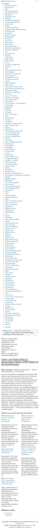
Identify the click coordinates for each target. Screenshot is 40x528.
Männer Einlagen (10, 166)
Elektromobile (9, 85)
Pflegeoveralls (9, 210)
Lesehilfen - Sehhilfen (11, 160)
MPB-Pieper (8, 181)
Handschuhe (9, 122)
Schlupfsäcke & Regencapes (13, 260)
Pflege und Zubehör (11, 203)
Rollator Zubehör (10, 232)
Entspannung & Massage (12, 92)
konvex (7, 153)
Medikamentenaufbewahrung (13, 173)
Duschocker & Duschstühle (13, 74)
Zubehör (7, 322)
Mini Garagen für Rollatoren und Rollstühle (17, 175)
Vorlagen (7, 306)
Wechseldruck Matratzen (12, 313)
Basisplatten (8, 33)
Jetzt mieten (8, 140)
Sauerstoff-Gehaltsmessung (13, 251)
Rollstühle (8, 236)
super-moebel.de (26, 527)
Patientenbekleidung (11, 197)
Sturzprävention (9, 282)
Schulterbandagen (10, 263)
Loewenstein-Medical (11, 164)
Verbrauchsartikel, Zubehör (13, 304)
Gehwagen (8, 112)
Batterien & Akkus (10, 35)
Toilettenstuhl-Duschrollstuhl (13, 291)
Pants (6, 193)
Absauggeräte (9, 7)
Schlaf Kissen (9, 256)
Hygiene (7, 127)
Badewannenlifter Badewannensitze (15, 29)
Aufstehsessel (9, 24)
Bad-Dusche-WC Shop (11, 28)
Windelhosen (9, 317)
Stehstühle (8, 278)
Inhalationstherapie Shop (12, 133)
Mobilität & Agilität (10, 179)
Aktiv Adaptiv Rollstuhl (11, 11)
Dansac (7, 63)
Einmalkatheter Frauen (12, 77)
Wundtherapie (9, 319)
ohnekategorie (9, 190)
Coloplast (8, 55)
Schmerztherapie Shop (12, 262)
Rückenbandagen (10, 247)
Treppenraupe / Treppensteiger (14, 297)
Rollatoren (8, 234)
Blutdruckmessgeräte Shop (13, 48)
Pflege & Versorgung (11, 204)
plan (6, 214)
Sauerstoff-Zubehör (11, 252)
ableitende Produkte (11, 5)
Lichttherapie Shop (10, 162)
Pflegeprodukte (9, 212)
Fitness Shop (9, 101)
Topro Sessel (9, 295)
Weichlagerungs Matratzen (13, 315)
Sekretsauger (9, 267)
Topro (7, 293)
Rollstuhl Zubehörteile (11, 241)
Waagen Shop (9, 308)
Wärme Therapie (10, 310)
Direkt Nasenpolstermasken (13, 70)
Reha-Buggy (8, 217)
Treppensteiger (9, 298)
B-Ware (7, 26)
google (33, 521)
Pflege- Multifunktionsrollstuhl (13, 201)
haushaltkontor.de (26, 525)
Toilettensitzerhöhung (11, 289)
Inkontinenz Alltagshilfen (12, 134)
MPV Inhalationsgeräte (12, 182)
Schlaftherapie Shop (11, 258)
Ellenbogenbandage (11, 90)
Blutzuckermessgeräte (11, 50)
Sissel (7, 271)
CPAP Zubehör (9, 61)
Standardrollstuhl (10, 276)
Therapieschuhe (10, 286)
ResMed (7, 221)
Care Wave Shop (10, 53)
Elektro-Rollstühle (10, 83)
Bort (6, 52)
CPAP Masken (9, 59)
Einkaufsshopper (10, 75)
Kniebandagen (9, 144)
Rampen (7, 216)
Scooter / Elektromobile (12, 265)
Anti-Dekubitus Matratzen (12, 20)
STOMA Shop (9, 280)
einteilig (7, 81)
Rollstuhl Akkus (9, 238)
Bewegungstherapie (11, 46)
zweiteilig (7, 324)
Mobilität (7, 177)
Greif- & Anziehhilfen (11, 114)
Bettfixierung (8, 44)
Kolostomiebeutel (10, 149)
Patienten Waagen (10, 195)
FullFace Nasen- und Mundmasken (15, 103)
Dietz (6, 68)
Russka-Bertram (10, 249)
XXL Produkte (9, 321)
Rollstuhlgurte (9, 245)
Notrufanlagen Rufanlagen (13, 186)
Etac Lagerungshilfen (11, 99)
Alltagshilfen (8, 15)
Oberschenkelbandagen (12, 188)
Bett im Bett (8, 40)
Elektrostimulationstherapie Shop (14, 88)
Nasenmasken (9, 184)
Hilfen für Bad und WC (11, 125)
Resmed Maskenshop (11, 223)
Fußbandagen (9, 105)
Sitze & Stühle (9, 273)
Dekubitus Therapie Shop (12, 64)
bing (37, 521)
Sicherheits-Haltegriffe (11, 269)
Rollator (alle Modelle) (11, 227)
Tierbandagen (9, 287)
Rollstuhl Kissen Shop (11, 240)
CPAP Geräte (9, 57)
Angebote (8, 18)
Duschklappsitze (10, 72)
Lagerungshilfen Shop (11, 157)
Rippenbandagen (10, 225)
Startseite (8, 327)
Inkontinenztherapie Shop (12, 136)
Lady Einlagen (9, 155)
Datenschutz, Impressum (9, 514)
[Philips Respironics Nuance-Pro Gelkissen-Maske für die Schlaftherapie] (8, 418)
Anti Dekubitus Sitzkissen (12, 22)
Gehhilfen (8, 109)
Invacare (7, 138)
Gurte (6, 116)
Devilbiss (7, 66)
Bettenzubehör (9, 42)
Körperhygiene (9, 146)
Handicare (8, 120)
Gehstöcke (8, 110)
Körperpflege (9, 147)
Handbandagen (9, 118)
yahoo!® (21, 523)
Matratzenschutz (10, 171)
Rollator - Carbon (10, 228)
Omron (7, 192)
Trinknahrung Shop (10, 300)
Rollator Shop (9, 230)
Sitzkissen (8, 275)
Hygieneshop (9, 129)
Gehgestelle (8, 107)
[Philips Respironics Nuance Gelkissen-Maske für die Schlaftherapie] (28, 418)
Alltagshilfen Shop (10, 17)
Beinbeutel (8, 39)
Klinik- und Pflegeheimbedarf (13, 142)
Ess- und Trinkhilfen (11, 96)
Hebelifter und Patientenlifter (13, 123)
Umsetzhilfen (9, 302)
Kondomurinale (9, 151)
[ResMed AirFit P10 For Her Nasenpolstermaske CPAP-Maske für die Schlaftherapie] (8, 449)
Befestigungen (9, 37)
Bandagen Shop (10, 31)
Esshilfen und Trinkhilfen (12, 98)
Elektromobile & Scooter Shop (14, 87)
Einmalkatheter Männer (12, 79)
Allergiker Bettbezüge (11, 13)
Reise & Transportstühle (12, 219)
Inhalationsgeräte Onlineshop (13, 131)
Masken (7, 168)
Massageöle (8, 169)
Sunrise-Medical (10, 284)
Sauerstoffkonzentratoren (12, 254)
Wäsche (7, 311)
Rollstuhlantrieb (9, 243)
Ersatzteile (8, 94)
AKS (6, 9)
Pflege (7, 199)
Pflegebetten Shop (10, 208)
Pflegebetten (9, 206)
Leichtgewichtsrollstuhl (11, 158)
